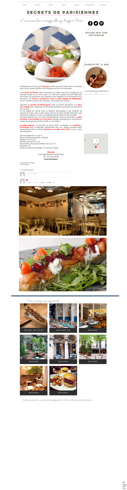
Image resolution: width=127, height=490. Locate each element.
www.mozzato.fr (51, 159)
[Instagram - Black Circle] (101, 23)
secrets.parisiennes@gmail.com (51, 400)
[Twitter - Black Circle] (96, 23)
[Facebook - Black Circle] (90, 23)
